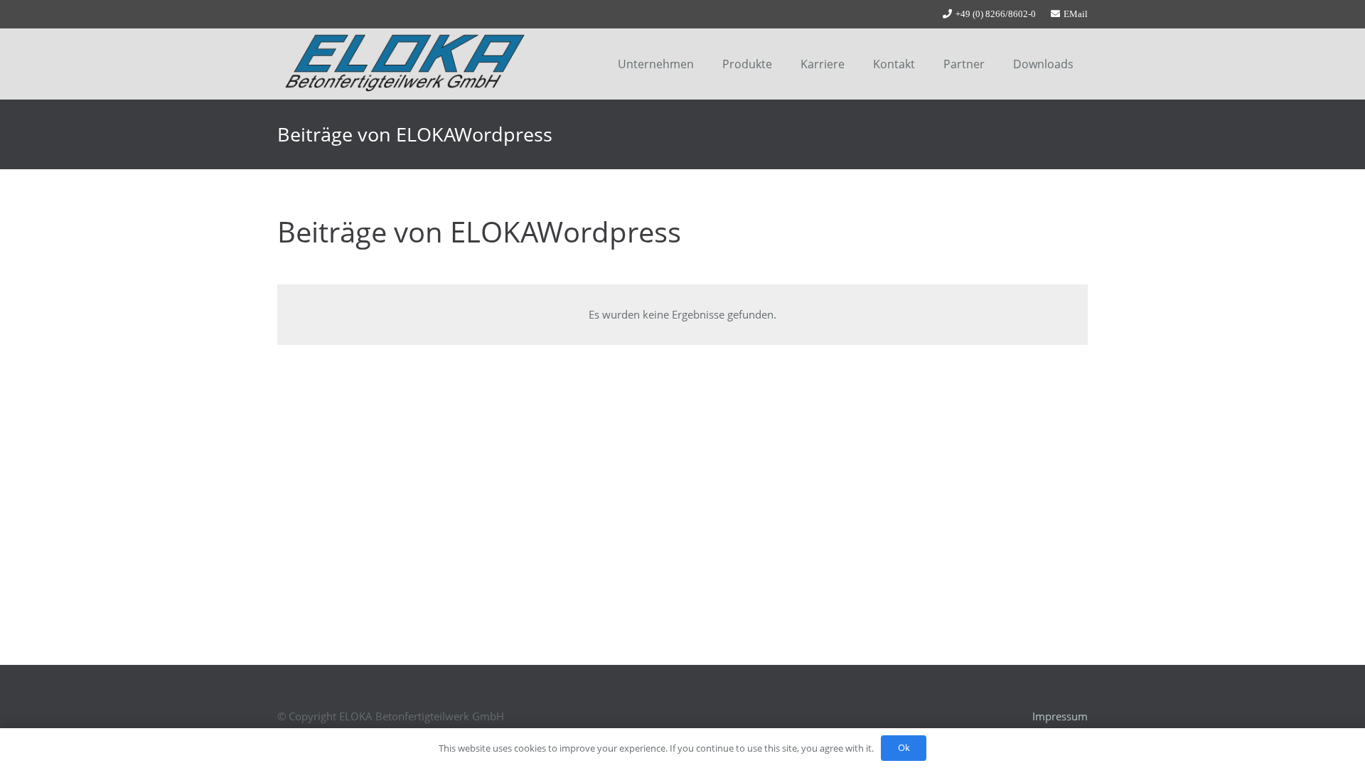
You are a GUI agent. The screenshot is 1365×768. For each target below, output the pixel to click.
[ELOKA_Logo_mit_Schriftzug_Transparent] (404, 64)
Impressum (1060, 716)
